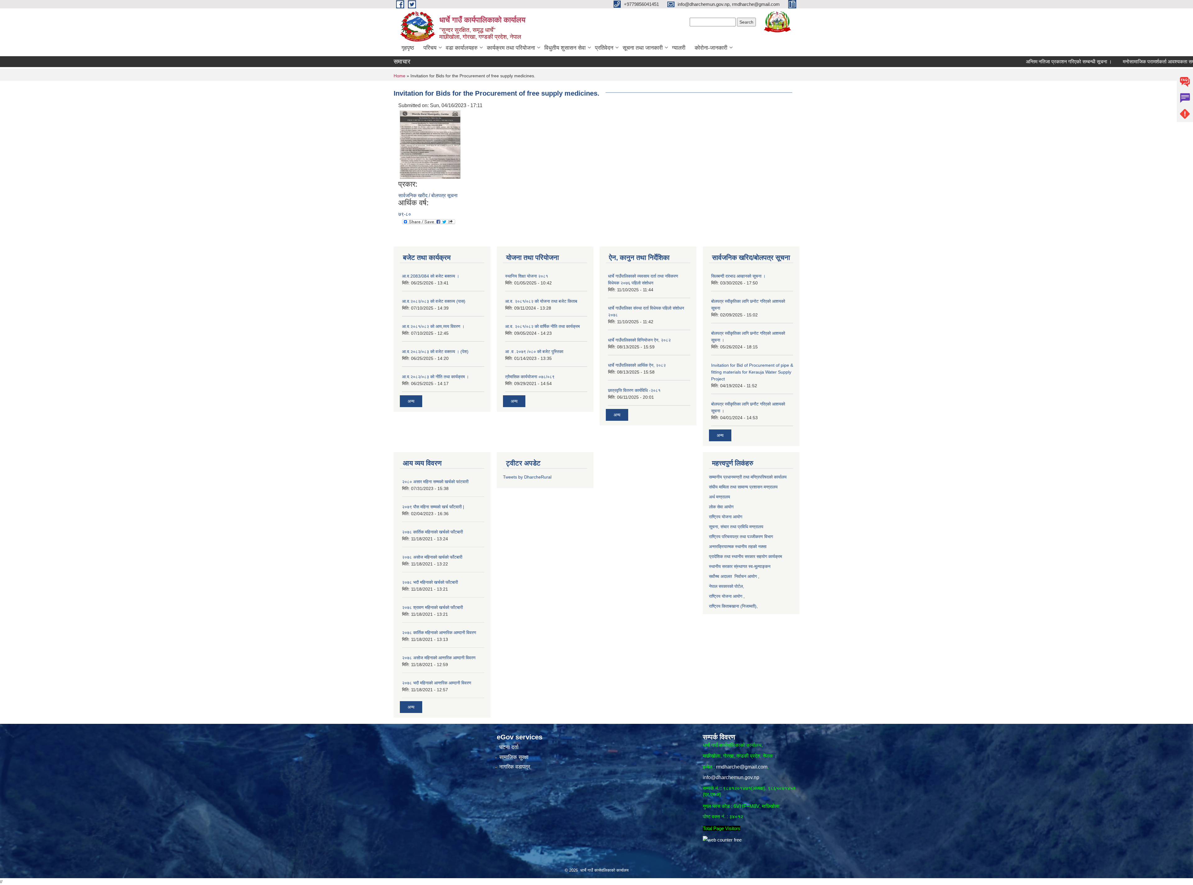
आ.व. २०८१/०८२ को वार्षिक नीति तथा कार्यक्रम (542, 326)
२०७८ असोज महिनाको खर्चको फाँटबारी (432, 557)
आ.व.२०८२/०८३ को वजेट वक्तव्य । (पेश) (435, 351)
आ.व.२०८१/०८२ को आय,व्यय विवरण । (433, 326)
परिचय (430, 48)
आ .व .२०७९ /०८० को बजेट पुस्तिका (534, 351)
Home (399, 75)
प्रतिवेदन (604, 48)
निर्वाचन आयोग (745, 576)
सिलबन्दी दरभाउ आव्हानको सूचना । (738, 276)
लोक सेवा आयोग (721, 506)
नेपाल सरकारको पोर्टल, (726, 586)
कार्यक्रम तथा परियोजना (511, 48)
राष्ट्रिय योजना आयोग (726, 516)
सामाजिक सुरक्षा (513, 757)
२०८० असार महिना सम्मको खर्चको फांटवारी (435, 481)
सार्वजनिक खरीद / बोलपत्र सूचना (428, 195)
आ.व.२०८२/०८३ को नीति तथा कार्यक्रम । (435, 376)
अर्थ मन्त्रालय (720, 496)
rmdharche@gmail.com (741, 766)
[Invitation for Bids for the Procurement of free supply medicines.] (430, 144)
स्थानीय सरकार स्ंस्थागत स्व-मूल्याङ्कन (739, 566)
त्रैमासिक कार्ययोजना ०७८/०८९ (530, 376)
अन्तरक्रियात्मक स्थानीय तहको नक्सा (738, 546)
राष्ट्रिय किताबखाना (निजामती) (732, 606)
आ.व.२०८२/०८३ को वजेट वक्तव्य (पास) (433, 301)
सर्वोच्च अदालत (720, 576)
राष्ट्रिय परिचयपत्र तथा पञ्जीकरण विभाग (741, 536)
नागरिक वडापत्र (514, 767)
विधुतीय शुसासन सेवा (565, 48)
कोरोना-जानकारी (711, 48)
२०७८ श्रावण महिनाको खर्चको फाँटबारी (432, 607)
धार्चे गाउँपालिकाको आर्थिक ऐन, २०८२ (637, 365)
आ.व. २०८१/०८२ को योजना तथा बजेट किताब (541, 301)
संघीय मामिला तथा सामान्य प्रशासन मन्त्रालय (743, 486)
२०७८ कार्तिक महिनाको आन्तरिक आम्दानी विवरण (439, 632)
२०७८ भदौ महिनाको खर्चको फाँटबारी (430, 582)
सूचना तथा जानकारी (643, 48)
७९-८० (404, 214)
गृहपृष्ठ (407, 48)
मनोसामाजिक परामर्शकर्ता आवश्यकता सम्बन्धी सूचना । (1132, 61)
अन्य (411, 401)
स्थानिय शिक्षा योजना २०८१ (526, 276)
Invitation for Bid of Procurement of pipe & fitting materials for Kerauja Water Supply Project (752, 372)
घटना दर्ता (509, 747)
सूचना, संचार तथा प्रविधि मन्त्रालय (736, 526)
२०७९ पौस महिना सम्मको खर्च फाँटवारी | (433, 506)
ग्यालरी (678, 48)
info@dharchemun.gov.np (731, 777)
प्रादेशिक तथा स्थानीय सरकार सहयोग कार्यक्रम (745, 556)
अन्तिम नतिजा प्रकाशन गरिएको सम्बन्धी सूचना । (1031, 61)
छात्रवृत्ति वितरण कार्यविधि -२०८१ (634, 390)
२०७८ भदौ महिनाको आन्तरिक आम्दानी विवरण (436, 682)
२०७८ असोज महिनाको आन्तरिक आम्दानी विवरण (439, 657)
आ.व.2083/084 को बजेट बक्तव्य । (430, 276)
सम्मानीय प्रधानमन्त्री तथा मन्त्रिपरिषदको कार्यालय (748, 476)
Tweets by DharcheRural (527, 476)
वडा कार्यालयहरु (462, 48)
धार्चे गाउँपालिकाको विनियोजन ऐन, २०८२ (639, 340)
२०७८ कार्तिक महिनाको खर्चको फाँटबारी (432, 531)
